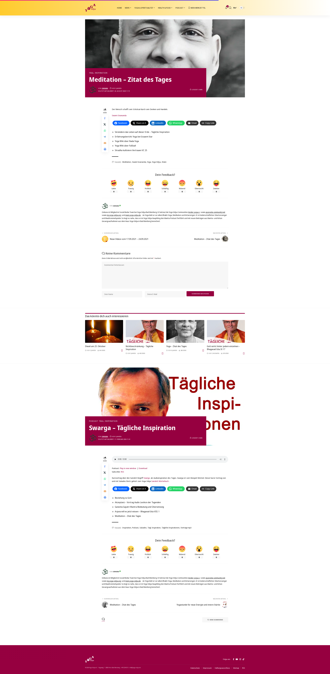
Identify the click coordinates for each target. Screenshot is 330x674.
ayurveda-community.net (215, 212)
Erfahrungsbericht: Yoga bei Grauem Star (133, 136)
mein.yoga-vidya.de (133, 215)
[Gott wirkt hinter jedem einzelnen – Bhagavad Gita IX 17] (226, 331)
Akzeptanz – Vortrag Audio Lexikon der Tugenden (138, 502)
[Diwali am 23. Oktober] (104, 331)
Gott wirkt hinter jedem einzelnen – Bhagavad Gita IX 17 (223, 348)
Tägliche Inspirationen (171, 527)
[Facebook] (233, 659)
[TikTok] (243, 659)
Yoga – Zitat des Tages (176, 346)
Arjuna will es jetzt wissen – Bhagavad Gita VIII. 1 (137, 511)
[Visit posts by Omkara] (93, 89)
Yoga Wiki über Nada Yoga (127, 141)
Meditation (126, 162)
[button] (230, 8)
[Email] (105, 143)
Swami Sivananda (119, 115)
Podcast (93, 421)
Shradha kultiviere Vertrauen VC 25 (131, 150)
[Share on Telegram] (105, 137)
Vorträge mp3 (186, 527)
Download (143, 468)
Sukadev (143, 527)
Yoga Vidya (156, 162)
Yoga (149, 162)
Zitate (164, 162)
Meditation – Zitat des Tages (128, 516)
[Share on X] (105, 124)
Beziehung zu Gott (123, 497)
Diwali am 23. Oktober (95, 346)
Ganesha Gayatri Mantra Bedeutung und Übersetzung (139, 506)
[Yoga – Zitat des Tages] (185, 331)
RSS (122, 471)
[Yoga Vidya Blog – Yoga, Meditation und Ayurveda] (89, 659)
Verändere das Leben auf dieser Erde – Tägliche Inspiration (142, 132)
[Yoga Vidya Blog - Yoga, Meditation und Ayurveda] (90, 8)
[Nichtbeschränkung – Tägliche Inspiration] (145, 331)
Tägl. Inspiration (98, 73)
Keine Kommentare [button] (216, 620)
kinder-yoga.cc (194, 212)
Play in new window (128, 468)
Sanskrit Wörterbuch (160, 481)
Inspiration (126, 527)
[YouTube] (236, 659)
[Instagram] (240, 659)
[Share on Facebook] (105, 118)
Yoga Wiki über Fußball (125, 145)
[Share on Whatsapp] (105, 130)
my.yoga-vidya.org (114, 215)
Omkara (105, 88)
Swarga (147, 478)
